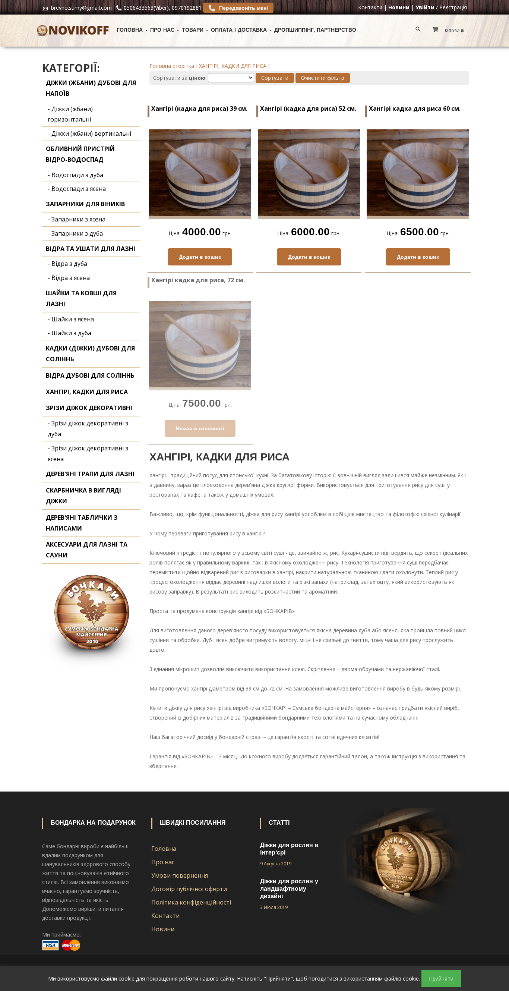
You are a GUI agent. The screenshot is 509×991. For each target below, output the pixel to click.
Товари (192, 30)
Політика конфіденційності (191, 902)
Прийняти (441, 978)
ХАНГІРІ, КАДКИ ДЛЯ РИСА (232, 65)
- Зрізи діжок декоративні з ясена (88, 453)
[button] (450, 30)
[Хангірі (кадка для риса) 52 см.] (309, 173)
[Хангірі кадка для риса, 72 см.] (200, 345)
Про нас (162, 30)
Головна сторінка (171, 65)
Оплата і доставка (239, 30)
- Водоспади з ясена (77, 189)
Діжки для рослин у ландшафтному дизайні (289, 889)
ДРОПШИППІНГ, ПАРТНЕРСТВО (315, 30)
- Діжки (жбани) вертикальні (89, 133)
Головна (130, 30)
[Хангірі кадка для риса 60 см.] (418, 173)
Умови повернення (179, 875)
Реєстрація (453, 7)
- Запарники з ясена (76, 219)
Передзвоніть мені (243, 8)
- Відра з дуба (67, 263)
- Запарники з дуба (75, 233)
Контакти (370, 7)
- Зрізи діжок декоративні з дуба (88, 428)
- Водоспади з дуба (75, 175)
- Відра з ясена (69, 278)
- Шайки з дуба (69, 333)
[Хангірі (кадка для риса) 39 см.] (200, 173)
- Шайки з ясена (71, 319)
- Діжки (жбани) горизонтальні (70, 114)
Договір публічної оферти (189, 889)
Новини (162, 929)
